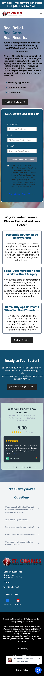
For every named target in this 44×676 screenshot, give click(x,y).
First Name (12, 124)
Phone (10, 146)
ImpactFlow (28, 621)
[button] (40, 14)
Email (10, 135)
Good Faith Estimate (22, 655)
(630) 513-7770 (12, 587)
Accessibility (23, 648)
